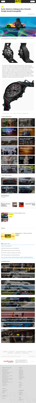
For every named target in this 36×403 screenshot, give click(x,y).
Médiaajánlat (11, 351)
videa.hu (20, 393)
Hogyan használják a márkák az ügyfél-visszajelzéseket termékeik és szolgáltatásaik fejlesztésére (17, 257)
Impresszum (5, 351)
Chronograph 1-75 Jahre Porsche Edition (6, 113)
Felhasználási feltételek (21, 351)
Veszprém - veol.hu (5, 384)
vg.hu (3, 397)
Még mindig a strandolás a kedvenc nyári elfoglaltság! (10, 248)
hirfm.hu (20, 400)
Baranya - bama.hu (5, 370)
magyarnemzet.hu (5, 390)
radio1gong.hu (21, 399)
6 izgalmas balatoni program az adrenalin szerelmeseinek (10, 250)
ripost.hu (20, 384)
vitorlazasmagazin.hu (22, 377)
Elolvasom (17, 235)
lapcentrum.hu (21, 394)
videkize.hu (20, 378)
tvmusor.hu (20, 379)
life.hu (20, 386)
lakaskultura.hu (21, 371)
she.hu (20, 387)
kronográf (14, 113)
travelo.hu (20, 375)
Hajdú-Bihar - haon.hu (5, 376)
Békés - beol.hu (4, 371)
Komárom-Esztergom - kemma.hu (7, 379)
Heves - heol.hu (4, 377)
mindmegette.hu (21, 374)
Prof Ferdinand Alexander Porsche (25, 113)
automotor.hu (21, 370)
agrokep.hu (4, 398)
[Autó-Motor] (18, 1)
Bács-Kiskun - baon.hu (5, 369)
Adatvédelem (29, 351)
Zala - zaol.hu (4, 385)
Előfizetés (10, 216)
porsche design (19, 113)
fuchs (11, 113)
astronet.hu (20, 369)
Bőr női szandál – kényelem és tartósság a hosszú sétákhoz (11, 252)
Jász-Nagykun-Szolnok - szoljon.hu (7, 378)
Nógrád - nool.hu (4, 380)
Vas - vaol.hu (4, 383)
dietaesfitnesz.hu (21, 376)
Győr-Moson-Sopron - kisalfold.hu (7, 375)
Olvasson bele (11, 214)
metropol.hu (20, 385)
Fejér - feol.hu (4, 374)
